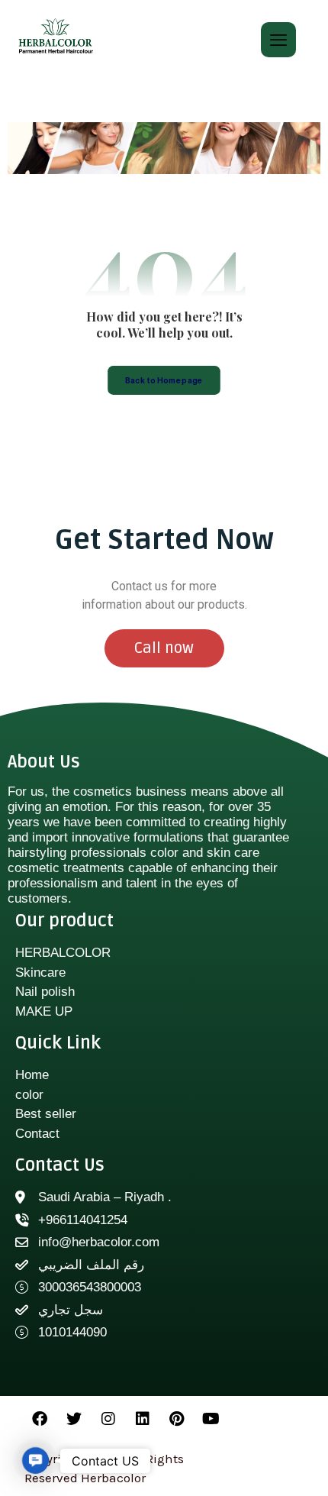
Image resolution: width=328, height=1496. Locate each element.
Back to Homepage (164, 381)
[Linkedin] (142, 1419)
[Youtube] (211, 1419)
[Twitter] (74, 1419)
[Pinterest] (177, 1419)
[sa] (56, 36)
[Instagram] (108, 1419)
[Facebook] (39, 1419)
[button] (35, 1460)
